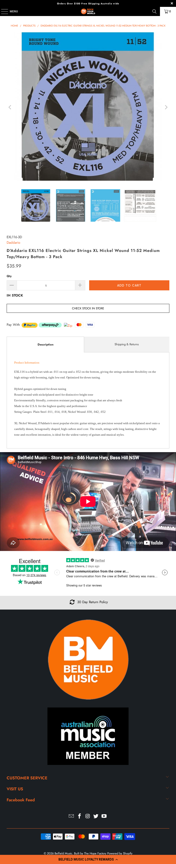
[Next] (166, 107)
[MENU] (2, 11)
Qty (9, 276)
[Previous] (10, 107)
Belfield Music (63, 853)
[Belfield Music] (88, 11)
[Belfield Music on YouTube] (104, 816)
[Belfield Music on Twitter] (96, 816)
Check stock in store (88, 308)
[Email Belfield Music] (71, 816)
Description (45, 344)
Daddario (13, 242)
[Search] (154, 11)
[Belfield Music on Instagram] (87, 816)
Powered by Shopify (119, 853)
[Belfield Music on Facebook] (79, 816)
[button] (88, 859)
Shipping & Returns (127, 344)
